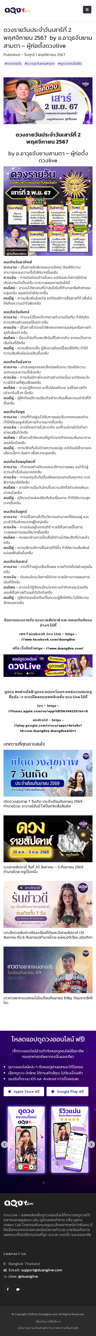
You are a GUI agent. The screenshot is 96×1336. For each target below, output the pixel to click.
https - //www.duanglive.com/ (58, 648)
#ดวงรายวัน (13, 63)
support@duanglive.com (41, 1270)
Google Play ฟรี (70, 1091)
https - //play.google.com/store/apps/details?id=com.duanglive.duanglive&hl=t (48, 725)
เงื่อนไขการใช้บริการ (48, 1322)
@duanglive (27, 1276)
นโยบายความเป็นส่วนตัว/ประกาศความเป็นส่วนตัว (48, 1328)
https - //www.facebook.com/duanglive (49, 636)
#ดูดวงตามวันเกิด (70, 63)
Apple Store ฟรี (26, 1091)
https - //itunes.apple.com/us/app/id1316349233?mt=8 (48, 708)
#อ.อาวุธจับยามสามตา (40, 63)
